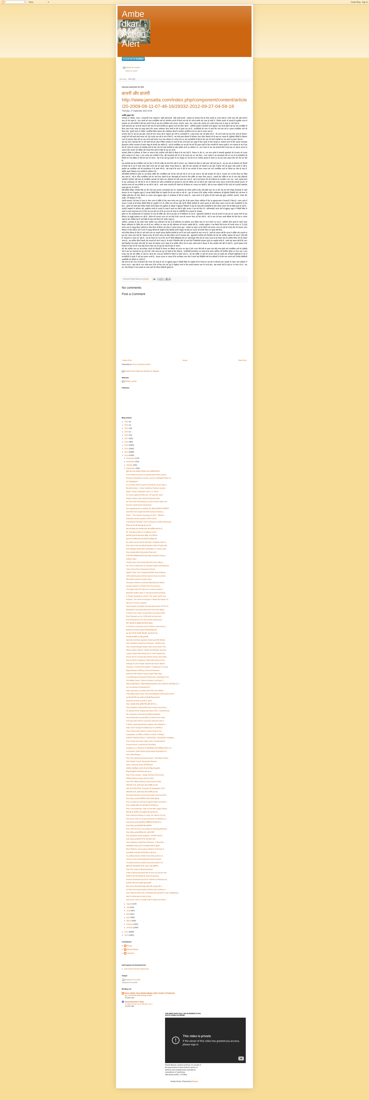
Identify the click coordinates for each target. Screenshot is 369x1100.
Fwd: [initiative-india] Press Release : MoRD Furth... (146, 643)
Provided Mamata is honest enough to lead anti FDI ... (147, 795)
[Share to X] (164, 279)
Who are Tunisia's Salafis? (136, 603)
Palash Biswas (132, 949)
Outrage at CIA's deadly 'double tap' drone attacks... (146, 664)
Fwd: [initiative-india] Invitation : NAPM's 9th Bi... (144, 836)
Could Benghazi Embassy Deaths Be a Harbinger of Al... (148, 677)
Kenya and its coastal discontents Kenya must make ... (147, 657)
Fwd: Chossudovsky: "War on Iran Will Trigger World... (147, 809)
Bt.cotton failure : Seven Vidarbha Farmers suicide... (146, 488)
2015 (126, 445)
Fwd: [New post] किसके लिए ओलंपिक (139, 826)
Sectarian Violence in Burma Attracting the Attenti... (145, 583)
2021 (126, 428)
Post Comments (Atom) (141, 364)
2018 (126, 435)
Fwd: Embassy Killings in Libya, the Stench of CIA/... (146, 815)
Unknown (130, 953)
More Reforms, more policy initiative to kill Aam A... (145, 849)
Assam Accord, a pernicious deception (141, 745)
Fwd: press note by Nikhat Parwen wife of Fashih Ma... (147, 546)
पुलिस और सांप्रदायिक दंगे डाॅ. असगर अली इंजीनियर (142, 866)
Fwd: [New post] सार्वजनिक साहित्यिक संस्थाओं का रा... (144, 822)
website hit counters (131, 71)
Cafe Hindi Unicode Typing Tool (136, 969)
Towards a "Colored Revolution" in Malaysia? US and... (147, 667)
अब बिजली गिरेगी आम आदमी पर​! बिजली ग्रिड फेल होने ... (143, 697)
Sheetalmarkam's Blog (134, 1002)
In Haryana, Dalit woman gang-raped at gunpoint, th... (147, 751)
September (130, 468)
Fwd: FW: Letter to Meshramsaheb (139, 869)
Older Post (242, 360)
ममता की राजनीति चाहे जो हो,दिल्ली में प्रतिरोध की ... (142, 539)
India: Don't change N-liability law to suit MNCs (144, 728)
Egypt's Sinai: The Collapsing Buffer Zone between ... (146, 572)
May (128, 914)
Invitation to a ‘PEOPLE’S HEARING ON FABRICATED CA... (149, 748)
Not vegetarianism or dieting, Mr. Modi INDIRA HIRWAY (147, 508)
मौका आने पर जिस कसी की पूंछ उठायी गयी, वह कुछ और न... (144, 886)
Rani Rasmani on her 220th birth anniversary (143, 616)
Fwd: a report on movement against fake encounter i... (147, 802)
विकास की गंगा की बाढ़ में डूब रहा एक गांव (138, 525)
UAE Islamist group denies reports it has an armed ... (146, 576)
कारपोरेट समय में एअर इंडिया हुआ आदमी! (138, 883)
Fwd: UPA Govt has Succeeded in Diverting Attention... (147, 829)
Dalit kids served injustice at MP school (141, 519)
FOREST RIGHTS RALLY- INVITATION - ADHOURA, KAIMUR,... (150, 738)
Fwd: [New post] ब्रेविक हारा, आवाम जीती (140, 832)
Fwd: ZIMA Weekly (133, 755)
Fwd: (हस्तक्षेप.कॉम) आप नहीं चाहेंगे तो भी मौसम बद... (142, 805)
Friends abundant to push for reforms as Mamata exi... (147, 880)
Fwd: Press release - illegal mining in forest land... (145, 775)
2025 (126, 422)
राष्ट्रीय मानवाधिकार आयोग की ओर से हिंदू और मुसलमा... (143, 768)
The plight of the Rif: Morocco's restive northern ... (145, 589)
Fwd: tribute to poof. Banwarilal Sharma (141, 761)
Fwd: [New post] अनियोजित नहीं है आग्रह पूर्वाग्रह (142, 798)
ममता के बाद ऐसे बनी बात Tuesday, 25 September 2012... (146, 788)
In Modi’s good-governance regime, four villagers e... (146, 724)
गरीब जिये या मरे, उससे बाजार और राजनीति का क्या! (142, 785)
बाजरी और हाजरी (136, 93)
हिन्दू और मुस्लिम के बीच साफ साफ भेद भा (138, 771)
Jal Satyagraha (132, 481)
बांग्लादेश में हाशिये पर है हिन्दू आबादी (137, 637)
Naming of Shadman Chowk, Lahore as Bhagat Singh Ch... (149, 478)
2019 (126, 432)
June (128, 911)
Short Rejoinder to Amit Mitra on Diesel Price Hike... (146, 718)
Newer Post (127, 360)
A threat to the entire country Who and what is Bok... (146, 613)
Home (185, 360)
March (129, 921)
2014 (126, 449)
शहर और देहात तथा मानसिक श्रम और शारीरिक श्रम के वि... (144, 529)
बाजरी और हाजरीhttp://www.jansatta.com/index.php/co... (146, 556)
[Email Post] (154, 279)
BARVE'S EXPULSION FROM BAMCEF (141, 630)
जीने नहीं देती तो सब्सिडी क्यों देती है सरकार (139, 623)
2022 (126, 425)
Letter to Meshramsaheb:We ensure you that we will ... (147, 873)
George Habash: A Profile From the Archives (143, 586)
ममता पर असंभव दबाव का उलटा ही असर (138, 896)
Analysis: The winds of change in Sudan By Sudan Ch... (148, 599)
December (130, 458)
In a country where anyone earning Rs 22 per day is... (147, 485)
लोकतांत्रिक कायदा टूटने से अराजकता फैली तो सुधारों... (143, 846)
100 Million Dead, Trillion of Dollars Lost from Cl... (145, 680)
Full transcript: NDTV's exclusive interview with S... (145, 721)
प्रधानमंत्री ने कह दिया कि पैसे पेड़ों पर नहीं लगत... (141, 853)
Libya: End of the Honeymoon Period (140, 569)
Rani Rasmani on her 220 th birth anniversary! (144, 620)
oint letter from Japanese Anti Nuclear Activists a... (145, 512)
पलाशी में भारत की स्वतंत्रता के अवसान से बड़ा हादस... (143, 876)
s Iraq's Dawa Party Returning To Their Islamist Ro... (146, 654)
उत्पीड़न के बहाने (131, 559)
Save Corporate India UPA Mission (139, 765)
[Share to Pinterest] (169, 279)
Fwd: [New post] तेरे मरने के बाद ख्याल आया (140, 839)
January (129, 928)
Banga (129, 946)
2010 (126, 935)
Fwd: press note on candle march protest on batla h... (146, 900)
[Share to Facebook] (166, 279)
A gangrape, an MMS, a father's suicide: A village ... (146, 734)
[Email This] (158, 279)
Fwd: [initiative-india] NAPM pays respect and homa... (147, 707)
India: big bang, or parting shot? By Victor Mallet (144, 691)
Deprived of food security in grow (139, 701)
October (129, 465)
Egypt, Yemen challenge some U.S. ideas (142, 492)
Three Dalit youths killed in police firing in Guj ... (144, 731)
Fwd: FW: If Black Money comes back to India (143, 782)
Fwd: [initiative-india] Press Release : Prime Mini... (145, 842)
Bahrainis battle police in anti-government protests (145, 593)
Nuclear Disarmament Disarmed (138, 505)
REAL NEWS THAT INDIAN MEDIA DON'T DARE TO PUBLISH (150, 993)
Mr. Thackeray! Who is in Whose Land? (141, 532)
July (128, 907)
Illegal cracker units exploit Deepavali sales (143, 498)
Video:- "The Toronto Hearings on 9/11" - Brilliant (145, 515)
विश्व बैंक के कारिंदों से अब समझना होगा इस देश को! (142, 812)
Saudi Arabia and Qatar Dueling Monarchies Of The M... (148, 606)
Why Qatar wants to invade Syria (138, 579)
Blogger (195, 1081)
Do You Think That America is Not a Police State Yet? (146, 502)
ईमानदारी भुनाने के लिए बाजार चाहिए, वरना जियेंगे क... (142, 535)
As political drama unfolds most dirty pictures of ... (145, 856)
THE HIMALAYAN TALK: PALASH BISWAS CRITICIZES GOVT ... (151, 694)
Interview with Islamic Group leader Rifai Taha (144, 674)
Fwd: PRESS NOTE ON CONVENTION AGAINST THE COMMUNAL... (153, 893)
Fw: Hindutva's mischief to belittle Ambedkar (143, 714)
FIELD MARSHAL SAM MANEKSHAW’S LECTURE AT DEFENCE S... (153, 684)
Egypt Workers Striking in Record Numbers (143, 670)
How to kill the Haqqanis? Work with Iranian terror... (146, 660)
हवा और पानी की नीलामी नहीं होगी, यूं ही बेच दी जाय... (142, 633)
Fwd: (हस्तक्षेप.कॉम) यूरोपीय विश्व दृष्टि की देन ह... (142, 704)
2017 (126, 439)
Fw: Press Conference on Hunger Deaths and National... (148, 566)
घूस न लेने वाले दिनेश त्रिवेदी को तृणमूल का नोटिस (138, 995)
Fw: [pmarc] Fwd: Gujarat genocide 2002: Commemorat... (148, 711)
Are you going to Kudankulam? (138, 687)
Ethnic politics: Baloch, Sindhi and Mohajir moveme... (146, 650)
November (130, 462)
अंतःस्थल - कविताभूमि (127, 79)
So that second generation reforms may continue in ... (147, 890)
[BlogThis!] (161, 279)
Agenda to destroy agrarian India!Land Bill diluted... (146, 640)
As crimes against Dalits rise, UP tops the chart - (144, 495)
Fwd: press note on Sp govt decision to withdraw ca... (146, 819)
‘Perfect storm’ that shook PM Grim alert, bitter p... (145, 562)
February (130, 924)
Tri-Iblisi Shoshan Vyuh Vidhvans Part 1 (139, 1004)
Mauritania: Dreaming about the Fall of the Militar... (145, 610)
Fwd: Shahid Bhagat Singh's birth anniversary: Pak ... (146, 647)
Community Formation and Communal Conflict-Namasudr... (149, 522)
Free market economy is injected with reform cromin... (147, 475)
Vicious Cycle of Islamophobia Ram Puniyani (143, 859)
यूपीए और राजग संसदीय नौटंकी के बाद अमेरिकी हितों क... (143, 471)
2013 (126, 452)
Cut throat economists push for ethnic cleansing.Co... (146, 626)
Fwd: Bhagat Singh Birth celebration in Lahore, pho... (146, 549)
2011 (126, 932)
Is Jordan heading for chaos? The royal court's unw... (146, 596)
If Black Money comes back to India (140, 778)
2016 (126, 442)
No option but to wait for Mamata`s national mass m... (146, 542)
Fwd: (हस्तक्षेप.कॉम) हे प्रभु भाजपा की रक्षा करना (141, 552)
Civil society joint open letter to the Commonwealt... (146, 741)
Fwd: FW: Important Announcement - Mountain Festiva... (148, 758)
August (129, 904)
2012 (126, 455)
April (128, 917)
